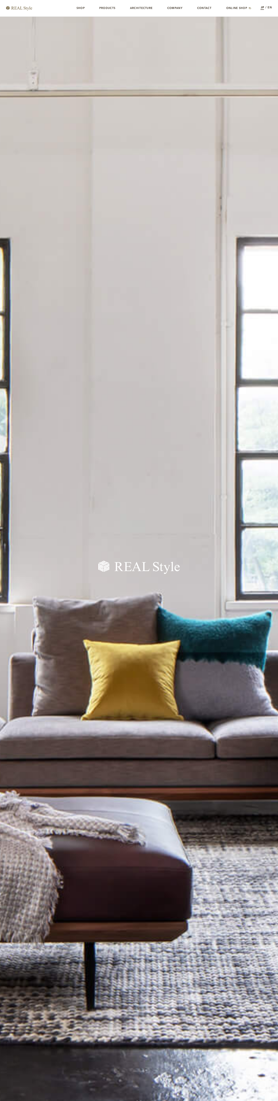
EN (270, 7)
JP (262, 7)
